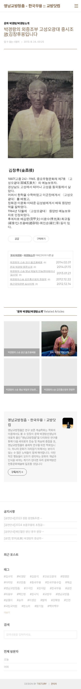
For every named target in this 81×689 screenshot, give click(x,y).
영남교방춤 (63, 594)
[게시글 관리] (27, 239)
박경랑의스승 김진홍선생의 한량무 (28, 279)
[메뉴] (76, 6)
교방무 (48, 594)
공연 (69, 588)
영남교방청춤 (13, 588)
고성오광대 (50, 576)
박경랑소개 (29, 255)
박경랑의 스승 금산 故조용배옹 (26, 262)
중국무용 (36, 582)
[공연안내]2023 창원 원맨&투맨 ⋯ (23, 518)
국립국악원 (11, 606)
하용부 (9, 594)
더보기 (7, 612)
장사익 (35, 594)
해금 (69, 582)
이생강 (32, 600)
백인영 (22, 594)
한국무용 (56, 588)
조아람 (42, 588)
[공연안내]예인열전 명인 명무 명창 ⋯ (24, 531)
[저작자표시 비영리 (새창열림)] (52, 238)
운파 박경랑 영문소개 (21, 266)
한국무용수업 (54, 582)
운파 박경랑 (16, 255)
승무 (20, 600)
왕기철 (39, 606)
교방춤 (22, 582)
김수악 (9, 576)
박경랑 (22, 576)
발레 (44, 600)
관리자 (54, 683)
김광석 (35, 576)
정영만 (65, 576)
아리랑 (9, 582)
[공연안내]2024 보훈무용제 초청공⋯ (24, 525)
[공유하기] (22, 239)
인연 (68, 600)
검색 (73, 634)
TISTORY (42, 683)
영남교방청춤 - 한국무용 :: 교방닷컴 (32, 6)
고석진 (29, 588)
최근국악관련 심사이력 (22, 283)
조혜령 (56, 600)
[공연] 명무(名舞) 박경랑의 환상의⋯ (23, 538)
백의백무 (54, 606)
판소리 (26, 606)
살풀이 (9, 600)
